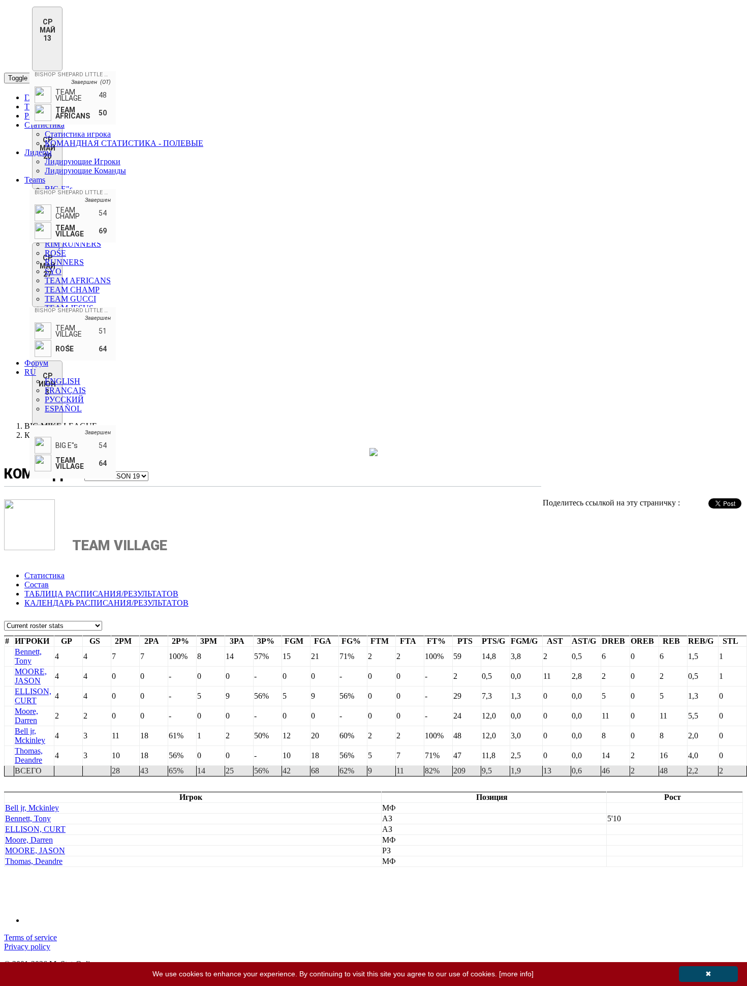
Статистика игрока (78, 134)
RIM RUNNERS (73, 244)
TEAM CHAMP (72, 289)
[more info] (516, 974)
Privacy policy (27, 946)
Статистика (44, 125)
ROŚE (55, 253)
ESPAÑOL (63, 408)
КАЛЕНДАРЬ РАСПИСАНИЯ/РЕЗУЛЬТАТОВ (106, 603)
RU (30, 372)
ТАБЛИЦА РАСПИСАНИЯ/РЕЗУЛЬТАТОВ (101, 593)
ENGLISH (62, 381)
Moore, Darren (26, 716)
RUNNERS (64, 262)
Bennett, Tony (28, 656)
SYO (53, 271)
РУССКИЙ (64, 399)
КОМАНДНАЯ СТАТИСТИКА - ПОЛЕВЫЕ (124, 143)
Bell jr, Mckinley (30, 735)
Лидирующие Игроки (82, 161)
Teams (34, 179)
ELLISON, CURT (33, 696)
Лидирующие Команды (85, 170)
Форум (36, 362)
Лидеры (38, 152)
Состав (36, 584)
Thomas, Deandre (29, 755)
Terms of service (30, 937)
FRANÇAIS (65, 390)
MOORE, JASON (31, 676)
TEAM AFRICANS (78, 280)
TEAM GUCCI (70, 298)
